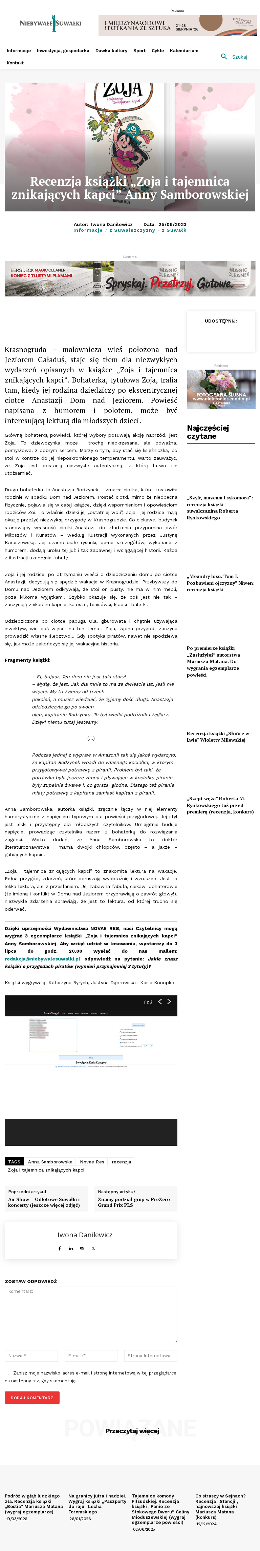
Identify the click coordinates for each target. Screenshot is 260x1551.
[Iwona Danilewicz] (31, 1240)
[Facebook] (55, 318)
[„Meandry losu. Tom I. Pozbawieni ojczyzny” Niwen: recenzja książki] (221, 548)
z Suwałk (174, 230)
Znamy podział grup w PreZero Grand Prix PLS (134, 1202)
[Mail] (82, 1246)
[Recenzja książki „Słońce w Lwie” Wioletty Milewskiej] (221, 705)
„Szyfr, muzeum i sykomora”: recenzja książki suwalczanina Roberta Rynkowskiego (220, 507)
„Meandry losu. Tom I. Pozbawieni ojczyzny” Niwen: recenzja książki (221, 583)
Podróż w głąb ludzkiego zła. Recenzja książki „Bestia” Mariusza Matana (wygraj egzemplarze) (34, 1503)
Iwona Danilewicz (112, 224)
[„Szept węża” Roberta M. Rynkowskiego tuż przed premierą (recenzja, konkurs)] (221, 770)
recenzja (121, 1161)
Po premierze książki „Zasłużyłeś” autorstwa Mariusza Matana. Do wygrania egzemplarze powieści (213, 661)
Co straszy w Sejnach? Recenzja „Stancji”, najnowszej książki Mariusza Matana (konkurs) (220, 1506)
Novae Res (92, 1161)
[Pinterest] (132, 318)
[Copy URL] (70, 318)
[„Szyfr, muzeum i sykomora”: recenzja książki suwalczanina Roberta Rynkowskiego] (221, 469)
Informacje (88, 230)
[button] (231, 57)
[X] (86, 318)
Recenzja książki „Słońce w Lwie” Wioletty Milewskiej (218, 736)
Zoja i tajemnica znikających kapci (46, 1170)
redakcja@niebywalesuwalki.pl (42, 958)
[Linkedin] (117, 318)
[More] (149, 318)
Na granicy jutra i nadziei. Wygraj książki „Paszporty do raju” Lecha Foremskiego (97, 1503)
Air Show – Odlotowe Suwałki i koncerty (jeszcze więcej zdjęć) (44, 1202)
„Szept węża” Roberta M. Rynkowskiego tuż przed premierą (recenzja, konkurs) (220, 805)
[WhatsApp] (101, 318)
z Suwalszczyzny (132, 230)
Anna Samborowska (50, 1161)
